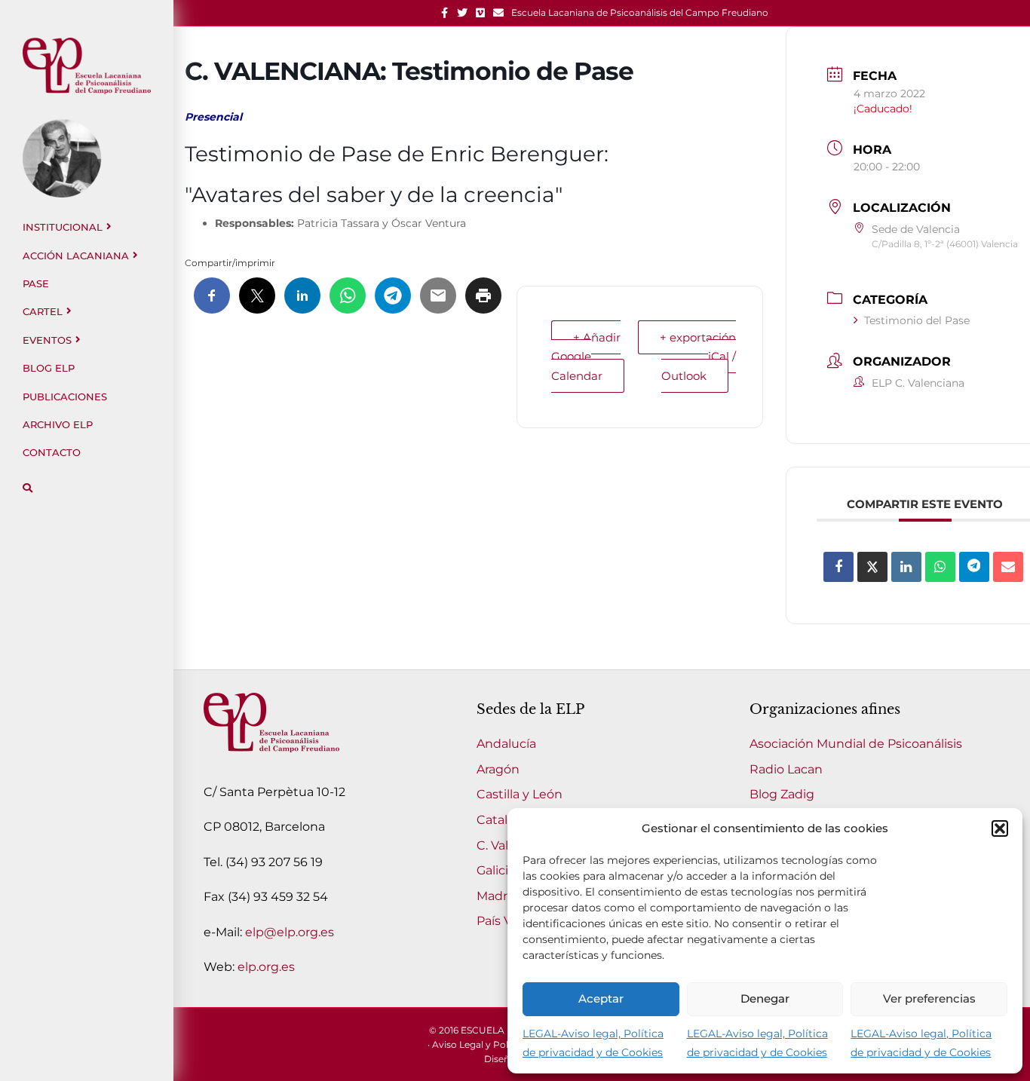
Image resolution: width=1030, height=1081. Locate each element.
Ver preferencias (929, 998)
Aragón (498, 769)
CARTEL (43, 311)
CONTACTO (52, 452)
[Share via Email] (1008, 567)
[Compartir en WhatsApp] (940, 567)
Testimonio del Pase (917, 320)
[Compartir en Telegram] (974, 567)
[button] (999, 828)
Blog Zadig (782, 794)
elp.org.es (266, 967)
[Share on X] (872, 567)
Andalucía (506, 743)
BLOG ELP (49, 368)
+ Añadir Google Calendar (586, 356)
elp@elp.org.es (289, 932)
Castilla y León (520, 794)
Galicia (496, 870)
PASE (36, 283)
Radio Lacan (786, 769)
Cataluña (504, 820)
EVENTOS (47, 340)
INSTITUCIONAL (63, 227)
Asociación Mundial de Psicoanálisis (856, 743)
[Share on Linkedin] (906, 567)
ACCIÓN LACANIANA (76, 256)
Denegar (764, 998)
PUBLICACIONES (65, 396)
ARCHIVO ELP (58, 424)
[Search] (27, 488)
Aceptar (601, 998)
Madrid (498, 896)
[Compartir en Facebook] (838, 567)
